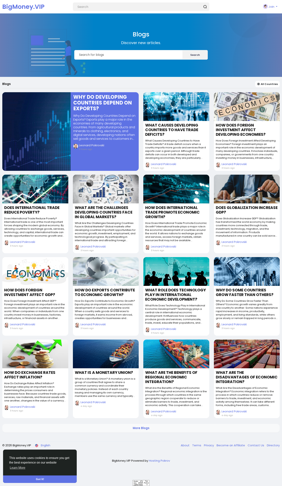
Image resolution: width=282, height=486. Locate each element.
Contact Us (256, 445)
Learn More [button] (17, 467)
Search (195, 55)
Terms (197, 445)
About (185, 445)
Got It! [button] (40, 479)
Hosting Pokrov (159, 461)
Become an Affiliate (231, 445)
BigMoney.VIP (23, 6)
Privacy (209, 445)
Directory (273, 445)
